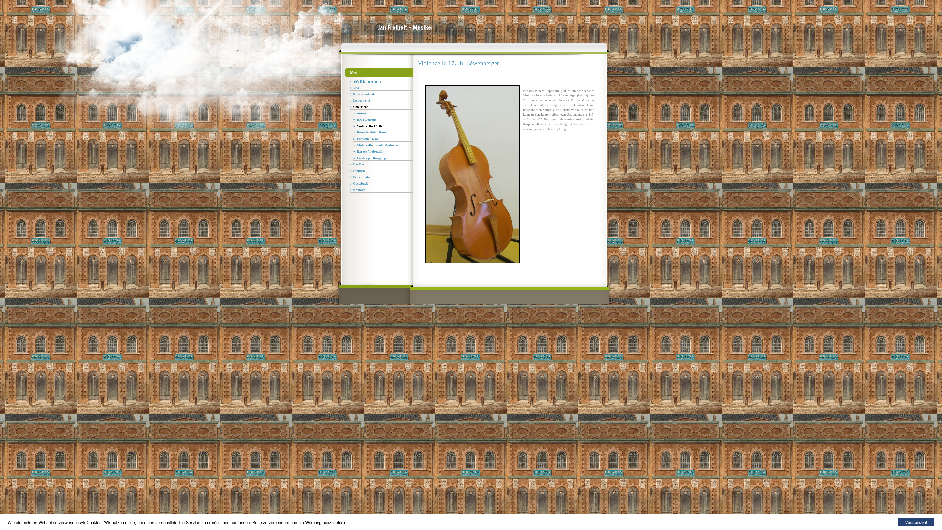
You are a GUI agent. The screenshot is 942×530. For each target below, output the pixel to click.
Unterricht (360, 107)
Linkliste (359, 170)
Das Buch (359, 164)
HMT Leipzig (366, 119)
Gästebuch (360, 183)
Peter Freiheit (362, 177)
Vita (356, 88)
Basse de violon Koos (371, 132)
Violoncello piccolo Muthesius (377, 145)
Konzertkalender (365, 94)
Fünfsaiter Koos (368, 139)
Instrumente (361, 100)
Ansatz (361, 113)
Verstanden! (916, 522)
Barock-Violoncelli (370, 151)
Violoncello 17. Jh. (370, 126)
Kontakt (359, 190)
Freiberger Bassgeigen (372, 158)
